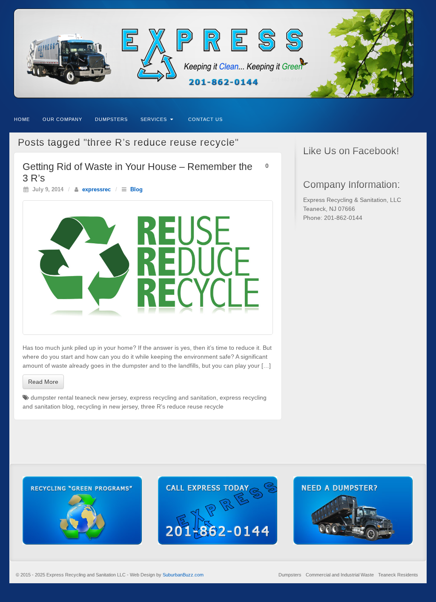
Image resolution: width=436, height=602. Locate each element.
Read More (43, 381)
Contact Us (205, 119)
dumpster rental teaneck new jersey (78, 397)
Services (154, 119)
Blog (136, 190)
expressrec (96, 190)
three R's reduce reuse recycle (182, 406)
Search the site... (420, 118)
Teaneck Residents (398, 574)
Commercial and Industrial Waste (340, 574)
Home (22, 119)
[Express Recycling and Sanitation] (218, 53)
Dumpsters (111, 119)
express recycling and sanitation (173, 397)
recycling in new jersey (107, 406)
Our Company (62, 119)
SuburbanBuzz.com (183, 574)
